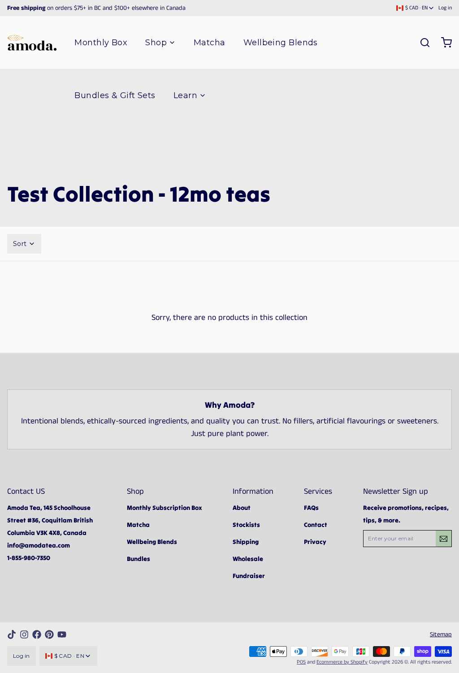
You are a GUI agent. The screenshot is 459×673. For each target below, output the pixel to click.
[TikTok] (11, 634)
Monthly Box (100, 42)
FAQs (311, 508)
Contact (315, 525)
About (242, 508)
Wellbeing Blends (280, 42)
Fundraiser (249, 576)
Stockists (246, 525)
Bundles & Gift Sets (115, 95)
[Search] (421, 42)
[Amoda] (31, 43)
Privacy (315, 542)
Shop (156, 42)
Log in (445, 8)
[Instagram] (24, 634)
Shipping (246, 542)
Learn (185, 95)
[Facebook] (36, 634)
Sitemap (441, 634)
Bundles (138, 559)
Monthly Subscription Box (164, 508)
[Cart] (443, 42)
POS (301, 662)
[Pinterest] (49, 634)
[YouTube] (61, 634)
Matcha (209, 42)
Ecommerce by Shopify (342, 662)
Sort (19, 244)
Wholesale (248, 559)
